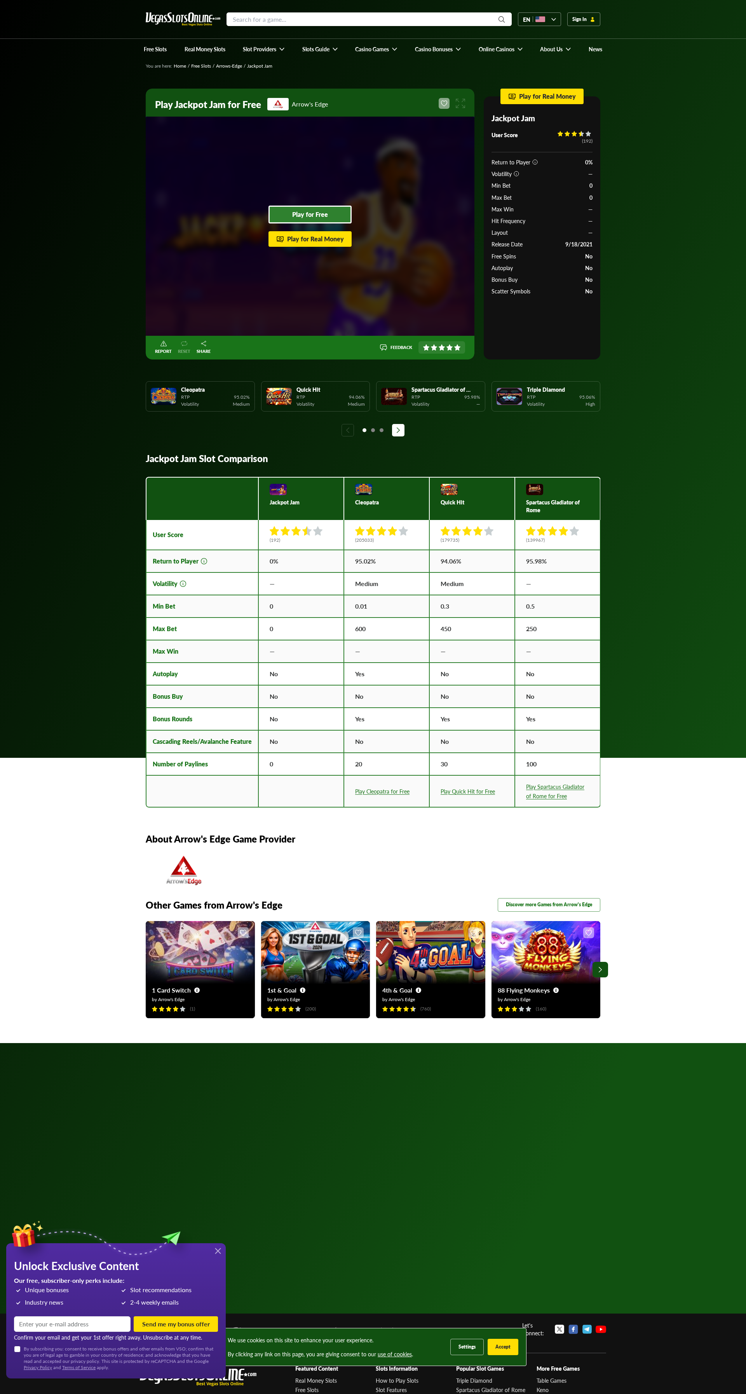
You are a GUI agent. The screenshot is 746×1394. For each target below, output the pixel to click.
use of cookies (395, 1354)
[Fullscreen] (460, 103)
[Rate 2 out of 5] (434, 347)
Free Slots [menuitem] (155, 49)
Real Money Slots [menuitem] (205, 49)
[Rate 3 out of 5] (442, 347)
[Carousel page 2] (373, 430)
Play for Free (310, 214)
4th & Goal (397, 990)
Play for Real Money (315, 238)
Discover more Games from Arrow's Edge (549, 904)
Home (180, 66)
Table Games (551, 1380)
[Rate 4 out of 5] (449, 347)
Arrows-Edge (229, 66)
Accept (503, 1346)
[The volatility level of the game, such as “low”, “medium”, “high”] (516, 174)
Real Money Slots (316, 1380)
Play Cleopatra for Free (382, 791)
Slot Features (391, 1390)
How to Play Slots (397, 1380)
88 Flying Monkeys (524, 990)
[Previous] (348, 430)
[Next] (398, 430)
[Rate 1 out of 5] (426, 347)
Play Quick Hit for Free (468, 791)
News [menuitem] (595, 49)
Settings (467, 1346)
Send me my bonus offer (176, 1323)
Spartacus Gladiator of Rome (490, 1390)
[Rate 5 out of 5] (457, 347)
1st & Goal (281, 990)
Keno (543, 1390)
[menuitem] (264, 49)
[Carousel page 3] (381, 430)
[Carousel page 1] (364, 430)
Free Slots (201, 66)
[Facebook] (573, 1329)
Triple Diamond (474, 1380)
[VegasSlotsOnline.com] (183, 19)
